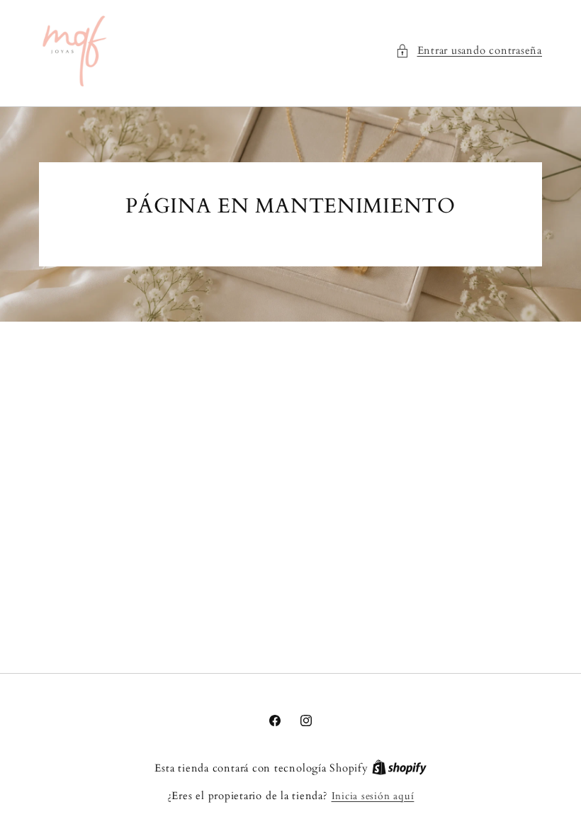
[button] (468, 51)
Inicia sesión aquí (373, 796)
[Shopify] (399, 768)
